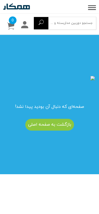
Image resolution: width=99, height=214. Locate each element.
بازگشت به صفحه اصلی (49, 125)
